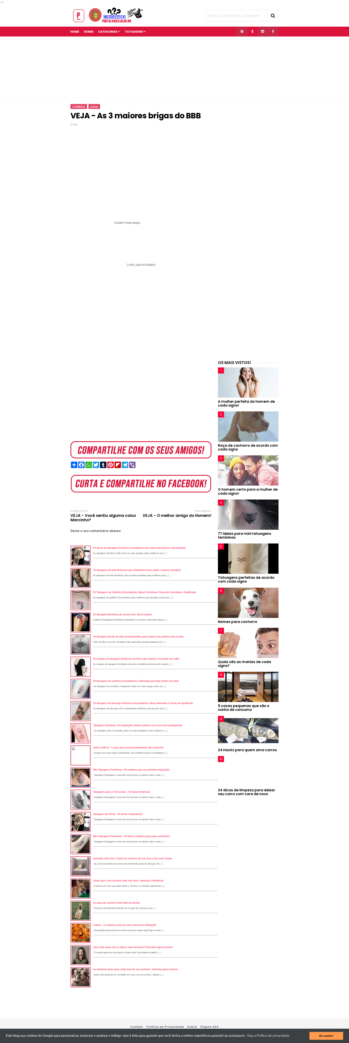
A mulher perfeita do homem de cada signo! (246, 403)
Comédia (78, 107)
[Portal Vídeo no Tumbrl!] (252, 31)
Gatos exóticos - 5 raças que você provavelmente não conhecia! (128, 747)
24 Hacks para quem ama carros (247, 750)
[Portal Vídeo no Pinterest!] (242, 31)
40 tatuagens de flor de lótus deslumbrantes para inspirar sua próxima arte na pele (138, 636)
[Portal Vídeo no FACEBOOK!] (273, 31)
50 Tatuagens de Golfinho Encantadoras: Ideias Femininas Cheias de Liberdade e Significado (144, 592)
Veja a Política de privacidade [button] (268, 1035)
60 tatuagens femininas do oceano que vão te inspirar (122, 614)
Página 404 (210, 1027)
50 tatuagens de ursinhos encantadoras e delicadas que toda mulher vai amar (136, 681)
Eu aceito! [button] (326, 1035)
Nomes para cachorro (237, 621)
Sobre (192, 1027)
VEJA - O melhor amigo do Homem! (177, 515)
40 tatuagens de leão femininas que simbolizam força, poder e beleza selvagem (137, 570)
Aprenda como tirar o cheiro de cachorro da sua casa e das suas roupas (132, 858)
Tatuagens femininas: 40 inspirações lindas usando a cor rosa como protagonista (137, 725)
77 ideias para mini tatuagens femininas (244, 535)
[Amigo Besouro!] (262, 31)
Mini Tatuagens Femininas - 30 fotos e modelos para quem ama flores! (131, 836)
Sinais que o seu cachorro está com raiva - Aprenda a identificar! (128, 880)
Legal (94, 107)
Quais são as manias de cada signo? (244, 663)
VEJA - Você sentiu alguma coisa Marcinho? (103, 517)
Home (74, 32)
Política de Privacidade (165, 1027)
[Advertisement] (174, 67)
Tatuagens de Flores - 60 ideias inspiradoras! (118, 814)
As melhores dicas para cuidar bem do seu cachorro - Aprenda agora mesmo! (135, 969)
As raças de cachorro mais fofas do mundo (116, 902)
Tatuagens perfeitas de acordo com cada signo (246, 579)
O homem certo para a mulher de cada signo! (248, 491)
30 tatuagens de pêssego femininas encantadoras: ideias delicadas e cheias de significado (143, 703)
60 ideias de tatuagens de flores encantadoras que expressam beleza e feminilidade (139, 548)
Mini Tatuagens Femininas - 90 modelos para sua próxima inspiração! (131, 769)
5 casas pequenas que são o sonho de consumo (243, 707)
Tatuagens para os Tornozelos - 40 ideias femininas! (121, 792)
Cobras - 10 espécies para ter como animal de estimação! (124, 925)
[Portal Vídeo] (108, 22)
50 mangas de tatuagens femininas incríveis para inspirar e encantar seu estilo (136, 658)
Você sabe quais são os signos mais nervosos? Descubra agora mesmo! (133, 947)
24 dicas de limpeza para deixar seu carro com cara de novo (246, 792)
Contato (136, 1027)
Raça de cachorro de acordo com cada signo (248, 447)
